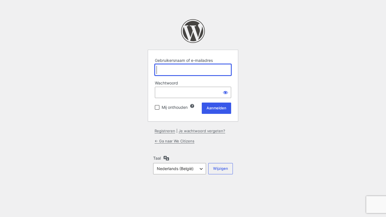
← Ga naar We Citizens (174, 141)
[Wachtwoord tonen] (225, 92)
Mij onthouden (175, 107)
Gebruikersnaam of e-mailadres (184, 60)
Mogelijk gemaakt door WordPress (193, 31)
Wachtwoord (166, 83)
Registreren (165, 131)
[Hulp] (192, 106)
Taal (157, 158)
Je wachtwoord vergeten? (202, 131)
